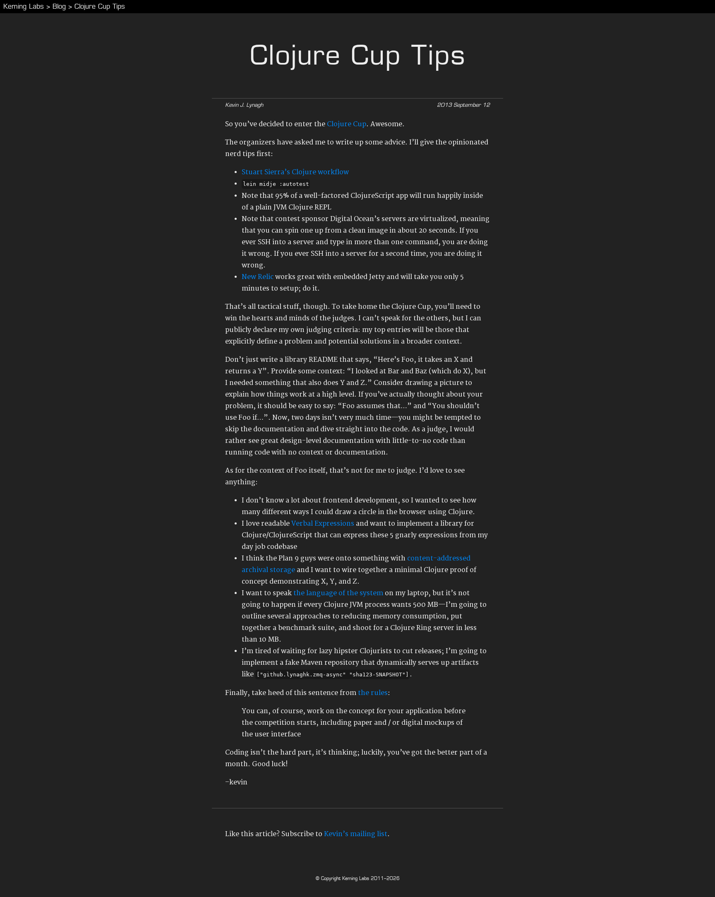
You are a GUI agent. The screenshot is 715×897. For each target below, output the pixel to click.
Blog (59, 6)
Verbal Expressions (322, 523)
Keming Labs (23, 6)
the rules (373, 693)
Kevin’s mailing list (355, 834)
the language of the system (338, 593)
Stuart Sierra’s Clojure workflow (295, 172)
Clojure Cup (346, 124)
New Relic (258, 277)
